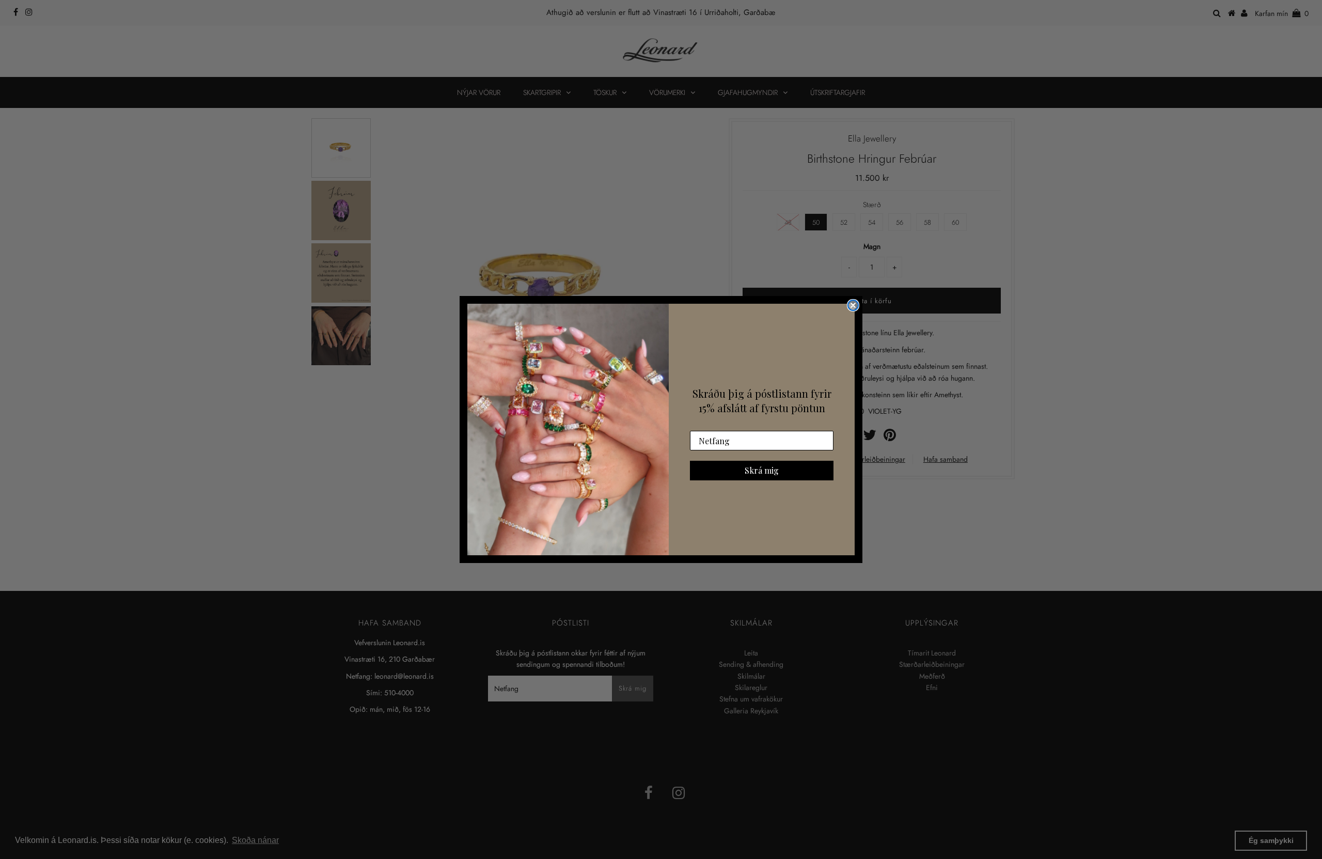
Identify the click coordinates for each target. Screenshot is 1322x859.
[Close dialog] (853, 305)
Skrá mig (762, 470)
